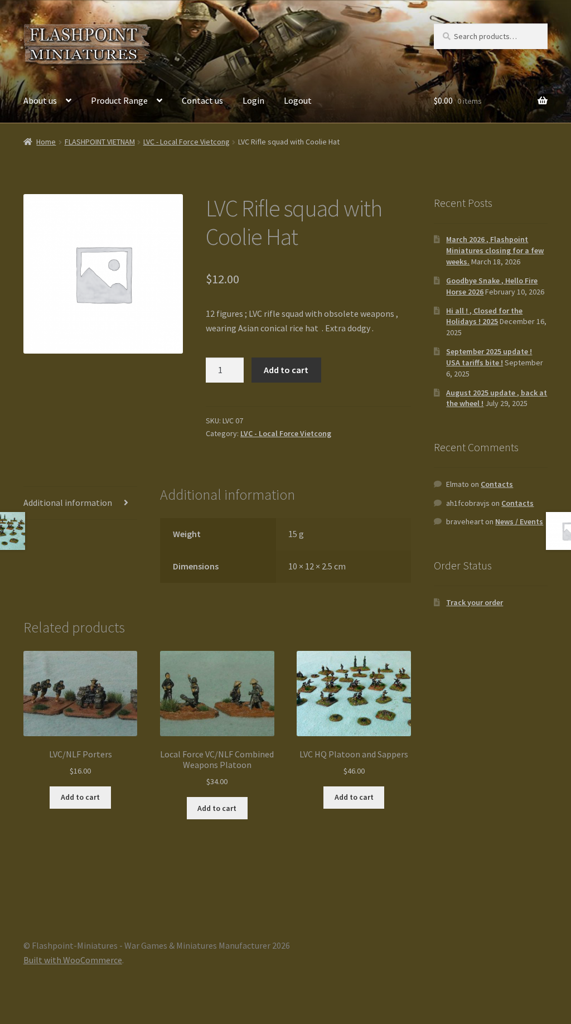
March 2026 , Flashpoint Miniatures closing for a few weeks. (495, 250)
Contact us (202, 100)
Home (46, 142)
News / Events (519, 521)
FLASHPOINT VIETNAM (100, 142)
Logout (298, 100)
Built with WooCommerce (72, 959)
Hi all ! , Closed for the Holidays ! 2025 (484, 316)
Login (253, 100)
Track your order (474, 602)
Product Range (119, 100)
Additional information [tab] (67, 502)
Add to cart (286, 369)
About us (40, 100)
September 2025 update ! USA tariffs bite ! (489, 357)
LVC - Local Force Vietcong (186, 142)
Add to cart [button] (80, 797)
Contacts (497, 484)
